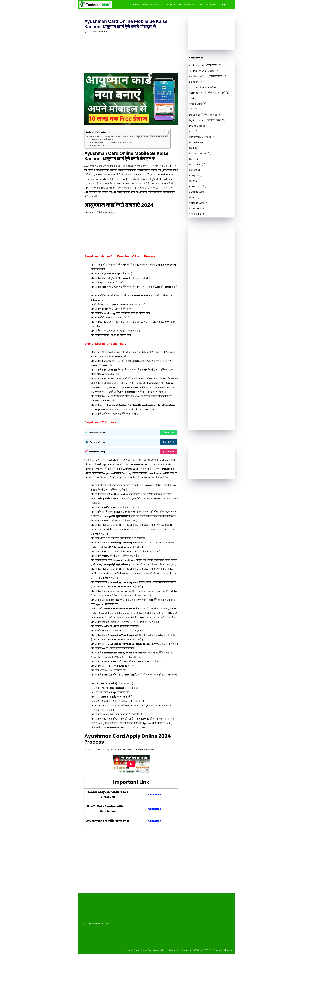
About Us (228, 950)
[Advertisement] (131, 54)
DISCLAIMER (173, 950)
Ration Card (195, 186)
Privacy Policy (140, 950)
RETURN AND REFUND (203, 950)
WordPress (211, 4)
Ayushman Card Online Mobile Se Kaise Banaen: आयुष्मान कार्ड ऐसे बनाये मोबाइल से (127, 136)
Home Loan (195, 142)
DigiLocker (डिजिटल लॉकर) (203, 114)
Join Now (169, 432)
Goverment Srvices (151, 4)
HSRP (192, 147)
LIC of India (195, 164)
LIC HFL (170, 4)
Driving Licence (197, 125)
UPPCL (192, 197)
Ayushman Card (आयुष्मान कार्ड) (206, 76)
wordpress (195, 208)
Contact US (186, 950)
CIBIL (191, 98)
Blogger (223, 4)
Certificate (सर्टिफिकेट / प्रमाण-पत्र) (207, 92)
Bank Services (185, 4)
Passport (194, 175)
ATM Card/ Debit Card (201, 70)
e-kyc (192, 131)
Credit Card (195, 103)
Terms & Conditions (157, 950)
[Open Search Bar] (232, 4)
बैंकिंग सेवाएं (195, 213)
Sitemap (218, 950)
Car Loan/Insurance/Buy (202, 87)
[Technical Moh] (95, 4)
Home (136, 4)
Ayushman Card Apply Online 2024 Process (112, 142)
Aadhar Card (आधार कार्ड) (203, 65)
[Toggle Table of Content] (165, 132)
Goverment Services (200, 136)
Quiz (200, 4)
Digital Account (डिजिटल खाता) (205, 120)
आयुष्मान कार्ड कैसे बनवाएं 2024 (105, 139)
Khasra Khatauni (198, 153)
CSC (191, 109)
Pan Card (194, 169)
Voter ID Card (196, 202)
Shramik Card (196, 191)
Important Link (98, 145)
